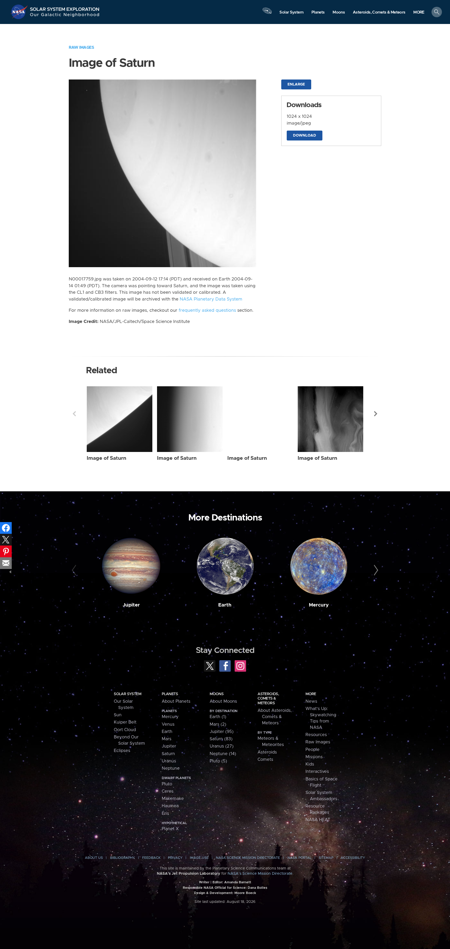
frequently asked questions (207, 310)
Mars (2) (218, 724)
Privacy (175, 858)
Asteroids (267, 752)
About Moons (223, 701)
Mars (166, 739)
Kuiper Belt (125, 722)
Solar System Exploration (65, 8)
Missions (314, 757)
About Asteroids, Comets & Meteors (275, 716)
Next (376, 413)
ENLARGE (296, 84)
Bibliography (122, 858)
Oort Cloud (125, 730)
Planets (170, 694)
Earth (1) (218, 717)
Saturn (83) (221, 739)
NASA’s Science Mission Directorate (260, 873)
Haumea (170, 806)
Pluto (167, 784)
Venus (168, 724)
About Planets (176, 701)
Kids (309, 764)
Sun (118, 715)
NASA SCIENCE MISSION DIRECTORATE (248, 858)
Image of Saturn (106, 458)
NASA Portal (299, 858)
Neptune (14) (223, 754)
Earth (225, 605)
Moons (216, 694)
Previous (74, 413)
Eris (165, 813)
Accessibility (353, 858)
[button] (418, 12)
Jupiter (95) (222, 732)
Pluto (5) (218, 761)
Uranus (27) (222, 746)
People (312, 750)
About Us (94, 858)
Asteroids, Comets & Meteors (268, 698)
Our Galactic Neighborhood (65, 16)
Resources (316, 735)
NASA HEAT (317, 820)
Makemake (173, 799)
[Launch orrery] (267, 13)
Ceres (167, 791)
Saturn (168, 754)
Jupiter (131, 605)
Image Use (199, 858)
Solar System (127, 694)
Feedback (151, 858)
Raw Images (81, 48)
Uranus (169, 761)
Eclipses (122, 751)
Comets (265, 759)
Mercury (319, 605)
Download (304, 135)
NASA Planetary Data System (211, 299)
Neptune (171, 768)
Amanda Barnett (237, 882)
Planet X (170, 829)
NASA (20, 12)
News (311, 701)
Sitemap (326, 858)
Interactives (317, 771)
